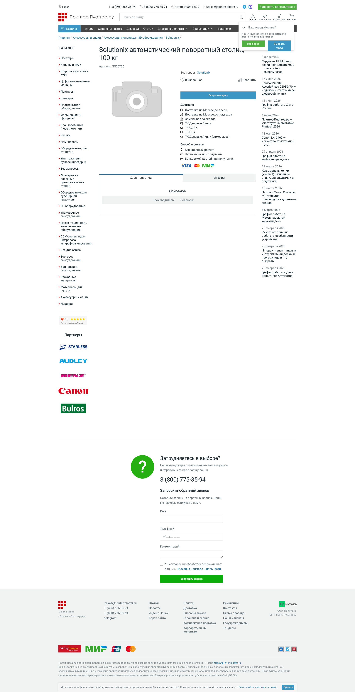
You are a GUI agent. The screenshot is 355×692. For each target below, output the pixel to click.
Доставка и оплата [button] (171, 28)
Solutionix (172, 37)
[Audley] (73, 361)
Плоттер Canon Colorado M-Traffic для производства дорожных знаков (279, 198)
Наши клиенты (233, 618)
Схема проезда (233, 613)
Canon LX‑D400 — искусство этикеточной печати (278, 141)
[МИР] (96, 648)
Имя (163, 511)
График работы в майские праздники (275, 157)
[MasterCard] (131, 648)
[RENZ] (73, 375)
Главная (64, 37)
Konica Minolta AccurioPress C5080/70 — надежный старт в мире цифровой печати (279, 88)
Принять (288, 687)
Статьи (148, 28)
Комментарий (169, 546)
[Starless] (73, 347)
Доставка (190, 608)
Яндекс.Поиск (158, 613)
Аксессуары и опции (87, 37)
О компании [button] (200, 28)
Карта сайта (157, 618)
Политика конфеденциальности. (199, 569)
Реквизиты (231, 603)
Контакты (230, 608)
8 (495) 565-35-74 (124, 6)
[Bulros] (73, 408)
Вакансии (224, 28)
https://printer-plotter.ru (227, 662)
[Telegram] (244, 7)
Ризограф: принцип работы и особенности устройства (277, 235)
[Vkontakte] (281, 649)
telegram (110, 618)
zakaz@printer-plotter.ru (222, 6)
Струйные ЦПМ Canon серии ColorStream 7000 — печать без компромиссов (278, 66)
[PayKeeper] (69, 648)
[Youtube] (294, 649)
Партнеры (73, 335)
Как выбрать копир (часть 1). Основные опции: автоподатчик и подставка (278, 176)
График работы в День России (277, 106)
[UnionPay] (116, 648)
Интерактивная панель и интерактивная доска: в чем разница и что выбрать (279, 256)
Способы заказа (194, 613)
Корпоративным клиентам (194, 629)
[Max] (250, 7)
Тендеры (229, 628)
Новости (154, 608)
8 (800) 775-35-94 (155, 6)
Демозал (132, 28)
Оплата (188, 603)
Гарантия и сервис (196, 618)
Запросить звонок (191, 578)
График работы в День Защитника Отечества (277, 274)
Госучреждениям (235, 623)
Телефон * (167, 529)
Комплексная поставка (199, 623)
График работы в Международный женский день (273, 217)
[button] (69, 28)
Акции (89, 28)
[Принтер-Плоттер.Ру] (86, 17)
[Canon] (73, 391)
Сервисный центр (110, 28)
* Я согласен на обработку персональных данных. (193, 566)
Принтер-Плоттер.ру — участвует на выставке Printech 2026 (278, 123)
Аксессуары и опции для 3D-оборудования (133, 37)
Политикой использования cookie (258, 687)
